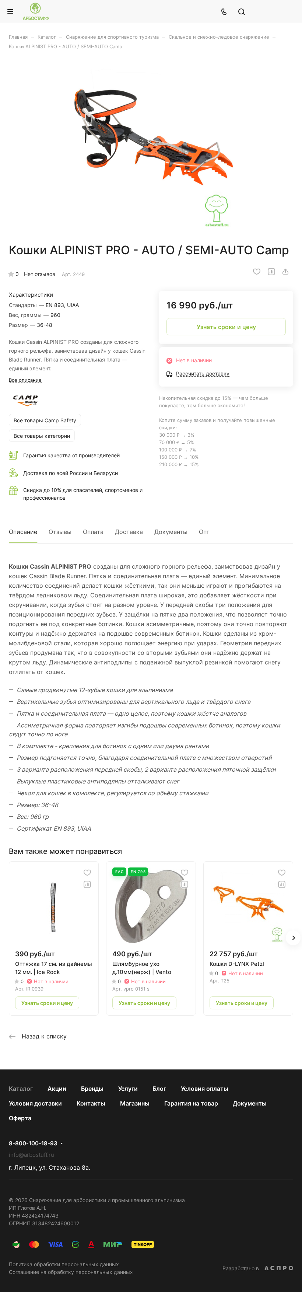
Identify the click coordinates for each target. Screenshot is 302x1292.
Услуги (128, 1088)
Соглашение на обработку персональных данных (71, 1272)
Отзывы (60, 531)
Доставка (129, 531)
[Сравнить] (271, 271)
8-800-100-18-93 (33, 1143)
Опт (204, 531)
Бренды (92, 1088)
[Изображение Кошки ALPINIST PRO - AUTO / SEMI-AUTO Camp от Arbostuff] (151, 146)
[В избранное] (256, 271)
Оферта (20, 1118)
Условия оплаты (204, 1088)
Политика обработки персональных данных (64, 1264)
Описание (23, 531)
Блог (159, 1088)
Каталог (21, 1088)
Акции (57, 1088)
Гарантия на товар (191, 1103)
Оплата (93, 531)
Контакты (91, 1103)
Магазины (135, 1103)
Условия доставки (35, 1103)
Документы (170, 531)
